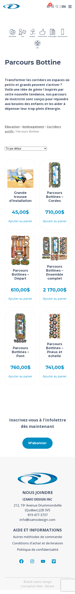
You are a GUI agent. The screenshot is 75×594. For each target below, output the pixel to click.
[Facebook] (21, 561)
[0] (48, 6)
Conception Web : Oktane (37, 586)
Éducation (12, 127)
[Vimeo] (54, 561)
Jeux (22, 36)
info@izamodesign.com (37, 519)
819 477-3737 (38, 515)
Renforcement (42, 36)
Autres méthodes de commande (37, 537)
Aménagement (62, 36)
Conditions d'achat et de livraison (37, 543)
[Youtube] (43, 561)
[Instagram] (32, 561)
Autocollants (12, 36)
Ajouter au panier (20, 221)
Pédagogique (52, 36)
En (64, 7)
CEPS (37, 47)
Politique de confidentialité (37, 549)
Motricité (32, 36)
